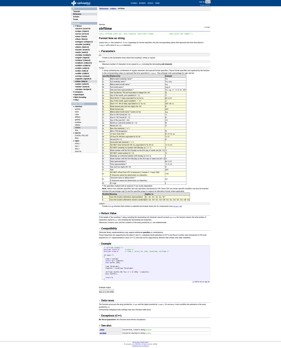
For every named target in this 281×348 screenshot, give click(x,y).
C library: (78, 26)
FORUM (157, 3)
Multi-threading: (80, 97)
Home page (136, 342)
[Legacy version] (205, 5)
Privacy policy (144, 342)
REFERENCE (142, 3)
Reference (77, 14)
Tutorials (76, 11)
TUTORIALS (134, 3)
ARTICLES (150, 3)
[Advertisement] (84, 187)
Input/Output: (79, 95)
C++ (73, 9)
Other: (76, 100)
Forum (75, 19)
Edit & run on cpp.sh (202, 282)
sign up (202, 2)
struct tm (177, 206)
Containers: (78, 92)
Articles (76, 17)
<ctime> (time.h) (78, 104)
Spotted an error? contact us (140, 346)
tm (112, 206)
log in (208, 2)
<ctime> (113, 8)
